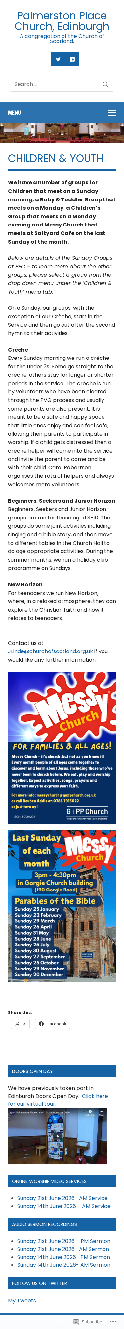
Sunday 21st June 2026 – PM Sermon (63, 1241)
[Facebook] (72, 59)
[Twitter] (58, 59)
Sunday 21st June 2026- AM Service (62, 1198)
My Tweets (22, 1300)
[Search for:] (62, 84)
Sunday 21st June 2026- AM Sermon (63, 1249)
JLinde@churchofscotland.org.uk (50, 651)
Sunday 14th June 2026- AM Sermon (63, 1265)
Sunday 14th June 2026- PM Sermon (63, 1257)
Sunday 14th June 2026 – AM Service (64, 1206)
